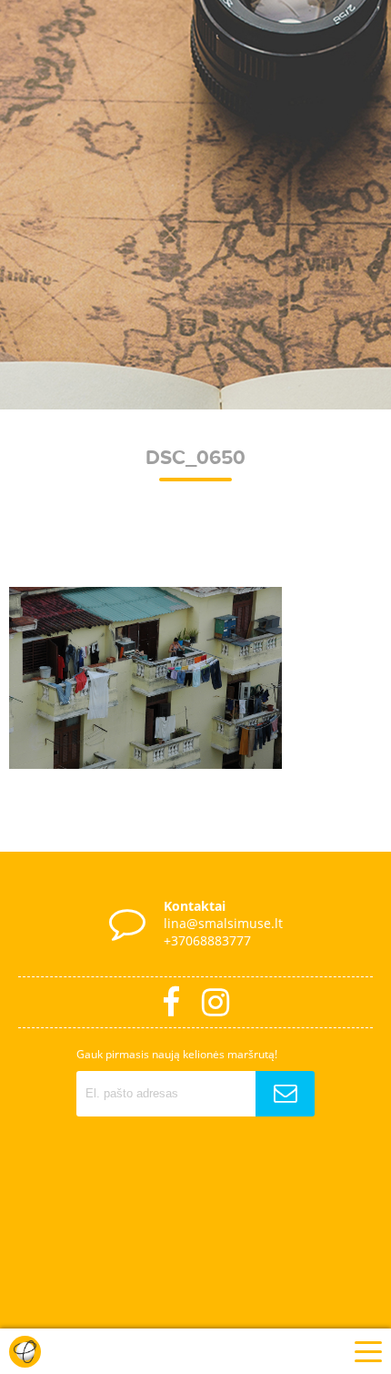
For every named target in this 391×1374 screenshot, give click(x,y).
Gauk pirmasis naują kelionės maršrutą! (176, 1054)
